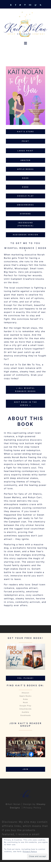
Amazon (25, 693)
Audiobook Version (25, 235)
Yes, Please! (25, 678)
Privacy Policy (32, 807)
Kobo (25, 699)
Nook (25, 702)
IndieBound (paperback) (25, 224)
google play (25, 196)
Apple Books (25, 696)
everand (25, 214)
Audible (25, 712)
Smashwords (25, 709)
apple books (25, 169)
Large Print (25, 151)
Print (25, 141)
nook (25, 178)
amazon (26, 160)
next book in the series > (25, 403)
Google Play (25, 706)
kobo (25, 187)
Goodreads (25, 715)
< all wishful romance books (25, 389)
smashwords (25, 205)
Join (25, 769)
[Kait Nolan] (25, 24)
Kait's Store (25, 132)
